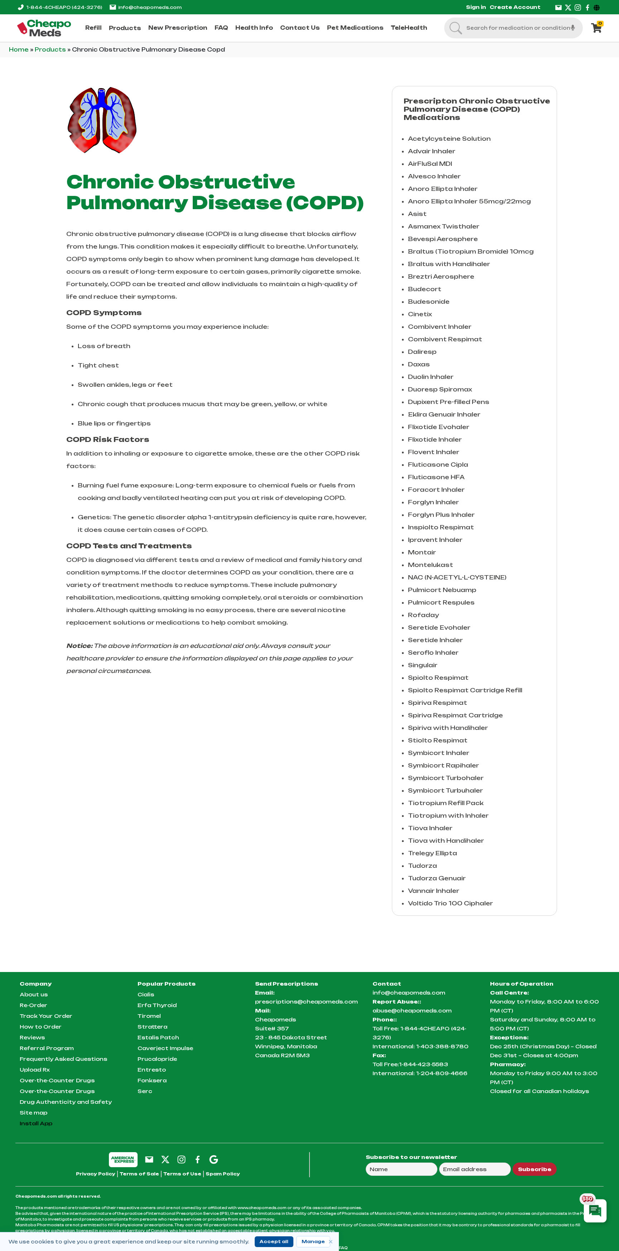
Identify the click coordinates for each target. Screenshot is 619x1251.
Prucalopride (157, 1059)
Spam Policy (223, 1174)
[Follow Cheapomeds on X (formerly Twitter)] (165, 1159)
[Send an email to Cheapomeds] (149, 1159)
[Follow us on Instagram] (577, 7)
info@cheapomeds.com (150, 7)
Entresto (152, 1070)
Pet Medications (355, 27)
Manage (313, 1241)
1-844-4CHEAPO (64, 7)
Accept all (274, 1241)
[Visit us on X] (568, 7)
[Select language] (598, 7)
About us (34, 994)
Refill (93, 27)
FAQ (221, 27)
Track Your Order (46, 1016)
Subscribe (534, 1169)
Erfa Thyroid (157, 1005)
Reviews (32, 1037)
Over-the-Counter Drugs (57, 1080)
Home (19, 49)
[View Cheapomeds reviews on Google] (213, 1159)
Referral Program (47, 1048)
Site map (33, 1113)
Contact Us (300, 27)
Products (125, 28)
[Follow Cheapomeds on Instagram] (181, 1159)
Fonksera (152, 1080)
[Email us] (558, 7)
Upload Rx (35, 1070)
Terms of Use (182, 1174)
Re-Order (33, 1005)
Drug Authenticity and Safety (66, 1102)
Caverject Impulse (165, 1048)
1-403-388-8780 (442, 1046)
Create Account (515, 7)
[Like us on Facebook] (587, 7)
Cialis (146, 994)
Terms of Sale (139, 1174)
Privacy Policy (95, 1174)
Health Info (254, 27)
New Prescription (177, 27)
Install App (36, 1123)
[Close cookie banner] (331, 1242)
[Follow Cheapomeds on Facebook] (197, 1159)
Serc (145, 1091)
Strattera (152, 1027)
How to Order (41, 1027)
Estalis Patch (158, 1037)
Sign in (476, 7)
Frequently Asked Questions (63, 1059)
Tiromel (149, 1016)
